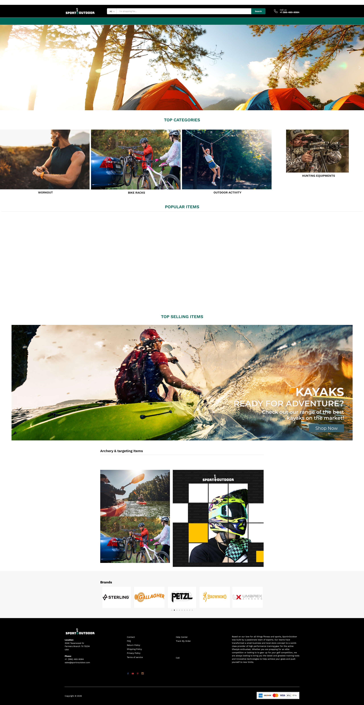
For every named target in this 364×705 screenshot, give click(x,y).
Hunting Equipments (318, 175)
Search (258, 11)
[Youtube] (132, 673)
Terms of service (135, 657)
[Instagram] (142, 674)
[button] (4, 67)
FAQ (129, 641)
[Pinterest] (137, 673)
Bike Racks (136, 192)
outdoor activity (227, 192)
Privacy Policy (133, 653)
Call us (283, 10)
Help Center (182, 637)
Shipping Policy (134, 649)
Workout (45, 192)
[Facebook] (128, 673)
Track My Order (183, 641)
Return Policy (133, 645)
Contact (131, 637)
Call (178, 658)
